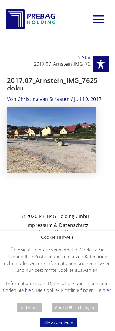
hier (29, 290)
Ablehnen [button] (30, 307)
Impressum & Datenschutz (57, 225)
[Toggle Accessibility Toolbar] (100, 64)
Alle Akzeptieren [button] (58, 322)
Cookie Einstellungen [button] (74, 307)
